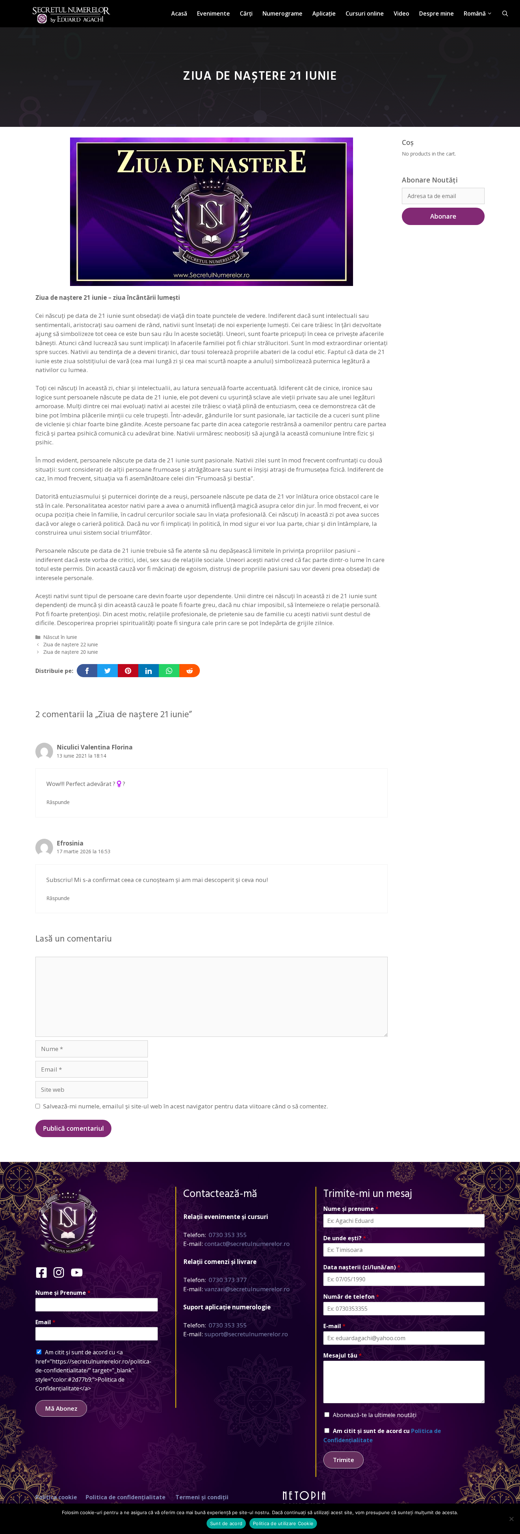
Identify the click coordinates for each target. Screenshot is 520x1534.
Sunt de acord (226, 1523)
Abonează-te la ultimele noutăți (374, 1415)
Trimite (343, 1460)
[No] (511, 1518)
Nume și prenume (351, 1209)
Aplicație (324, 13)
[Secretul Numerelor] (71, 11)
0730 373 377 (228, 1280)
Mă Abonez (61, 1408)
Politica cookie (56, 1497)
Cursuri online (365, 13)
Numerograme (282, 13)
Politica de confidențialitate (126, 1497)
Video (401, 13)
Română (475, 13)
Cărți (246, 13)
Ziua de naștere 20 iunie (70, 651)
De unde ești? (344, 1238)
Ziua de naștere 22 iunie (70, 644)
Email (45, 1322)
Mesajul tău (342, 1355)
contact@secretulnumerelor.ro (247, 1244)
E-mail (334, 1326)
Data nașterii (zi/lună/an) (361, 1267)
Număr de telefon (351, 1296)
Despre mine (436, 13)
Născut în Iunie (60, 637)
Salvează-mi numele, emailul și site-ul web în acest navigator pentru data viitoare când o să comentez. (185, 1106)
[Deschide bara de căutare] (505, 14)
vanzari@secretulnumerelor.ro (247, 1289)
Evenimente (213, 13)
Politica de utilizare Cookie (283, 1523)
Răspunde (58, 802)
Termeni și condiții (202, 1497)
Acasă (179, 13)
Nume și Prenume (63, 1293)
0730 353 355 (228, 1235)
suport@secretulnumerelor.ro (246, 1334)
